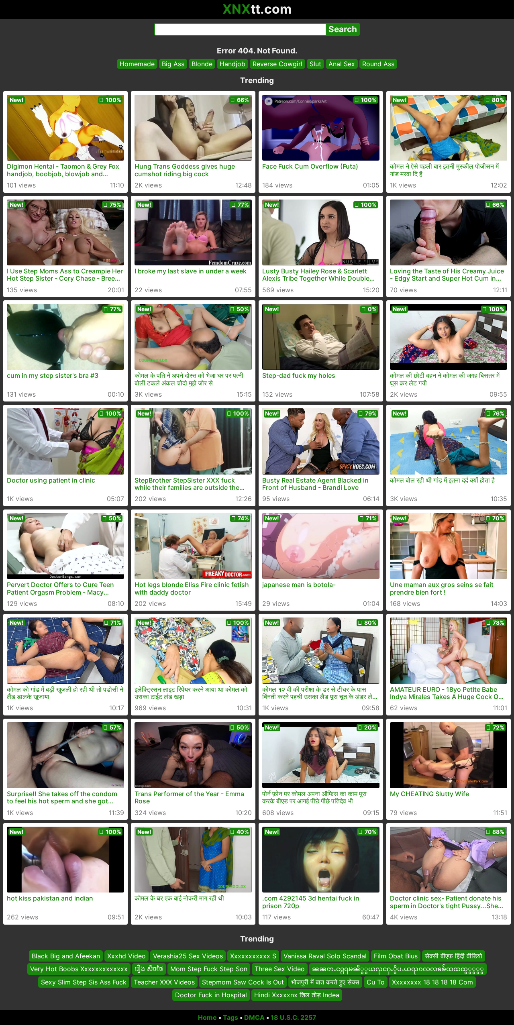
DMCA (254, 1017)
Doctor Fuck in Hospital (211, 995)
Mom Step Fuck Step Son (208, 969)
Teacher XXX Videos (164, 982)
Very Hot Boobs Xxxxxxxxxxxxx (79, 969)
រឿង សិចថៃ (149, 969)
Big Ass (173, 64)
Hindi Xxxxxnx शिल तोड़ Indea (296, 995)
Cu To (376, 982)
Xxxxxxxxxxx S (253, 956)
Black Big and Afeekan (66, 956)
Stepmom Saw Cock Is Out (243, 982)
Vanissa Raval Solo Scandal (325, 956)
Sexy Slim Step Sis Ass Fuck (83, 982)
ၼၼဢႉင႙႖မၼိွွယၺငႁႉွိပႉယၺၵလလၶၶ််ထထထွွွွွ (398, 969)
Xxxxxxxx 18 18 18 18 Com (432, 982)
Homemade (137, 64)
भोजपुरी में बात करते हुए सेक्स (325, 982)
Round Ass (378, 64)
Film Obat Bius (396, 956)
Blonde (202, 64)
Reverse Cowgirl (277, 64)
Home (207, 1017)
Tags (230, 1017)
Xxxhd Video (126, 956)
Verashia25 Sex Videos (188, 956)
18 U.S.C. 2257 (293, 1017)
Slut (315, 64)
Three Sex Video (280, 969)
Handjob (232, 64)
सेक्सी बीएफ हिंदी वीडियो (453, 956)
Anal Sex (341, 64)
